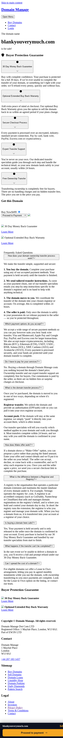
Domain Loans (15, 677)
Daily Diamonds (16, 686)
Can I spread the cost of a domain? (21, 563)
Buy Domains (15, 22)
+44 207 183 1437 (10, 659)
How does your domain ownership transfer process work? (31, 257)
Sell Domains (14, 674)
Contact (12, 25)
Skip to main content (11, 2)
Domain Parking (16, 683)
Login (11, 28)
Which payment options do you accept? (23, 324)
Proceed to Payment (13, 215)
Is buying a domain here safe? (19, 523)
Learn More (7, 231)
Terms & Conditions (18, 710)
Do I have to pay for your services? (21, 361)
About (11, 701)
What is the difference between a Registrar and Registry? (31, 478)
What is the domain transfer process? (22, 388)
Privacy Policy (15, 707)
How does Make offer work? (18, 445)
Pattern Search (15, 689)
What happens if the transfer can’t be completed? (28, 546)
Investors (12, 704)
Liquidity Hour (15, 680)
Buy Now (9, 212)
